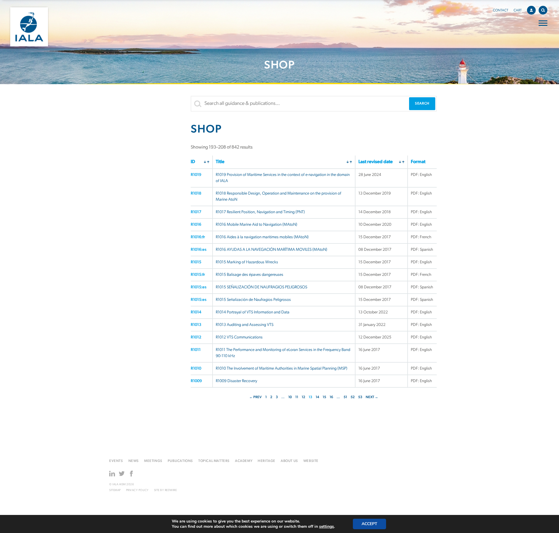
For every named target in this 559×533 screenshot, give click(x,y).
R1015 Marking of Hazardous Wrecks (247, 262)
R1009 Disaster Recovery (236, 381)
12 (303, 397)
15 (324, 397)
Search (543, 10)
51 (345, 397)
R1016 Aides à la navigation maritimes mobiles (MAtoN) (262, 237)
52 (353, 397)
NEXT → (372, 397)
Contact (500, 10)
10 (290, 397)
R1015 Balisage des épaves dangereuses (249, 275)
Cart (518, 10)
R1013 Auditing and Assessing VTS (244, 325)
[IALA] (29, 26)
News (133, 461)
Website (311, 461)
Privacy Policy (137, 490)
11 (296, 397)
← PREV (255, 397)
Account (531, 10)
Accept (369, 524)
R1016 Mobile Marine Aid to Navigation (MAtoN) (256, 225)
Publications (180, 461)
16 (331, 397)
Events (116, 461)
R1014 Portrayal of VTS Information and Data (252, 312)
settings (326, 526)
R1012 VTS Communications (239, 337)
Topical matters (214, 461)
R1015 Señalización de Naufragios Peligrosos (253, 300)
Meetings (153, 461)
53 (360, 397)
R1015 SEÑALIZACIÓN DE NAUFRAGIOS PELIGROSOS (261, 287)
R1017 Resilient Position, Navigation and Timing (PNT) (260, 212)
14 (317, 397)
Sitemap (115, 490)
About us (289, 461)
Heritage (266, 461)
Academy (243, 461)
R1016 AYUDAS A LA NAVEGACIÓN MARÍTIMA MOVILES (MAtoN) (271, 250)
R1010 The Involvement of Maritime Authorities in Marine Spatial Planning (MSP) (281, 368)
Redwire (171, 490)
